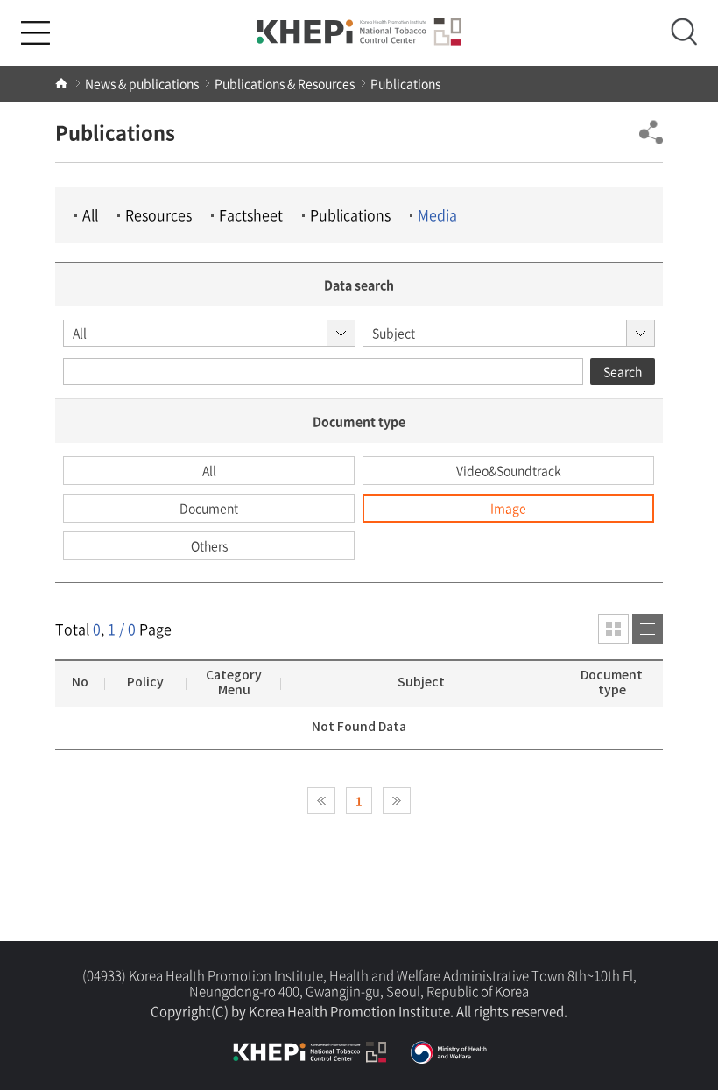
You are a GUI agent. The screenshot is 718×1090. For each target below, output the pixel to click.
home (62, 83)
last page (397, 800)
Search (622, 371)
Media (437, 215)
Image (508, 508)
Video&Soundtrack (508, 470)
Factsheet (251, 215)
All (90, 215)
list (613, 629)
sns (651, 132)
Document (209, 508)
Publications (405, 83)
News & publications (142, 83)
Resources (158, 215)
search (684, 32)
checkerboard (647, 629)
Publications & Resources (285, 83)
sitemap (35, 33)
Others (209, 545)
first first (321, 800)
